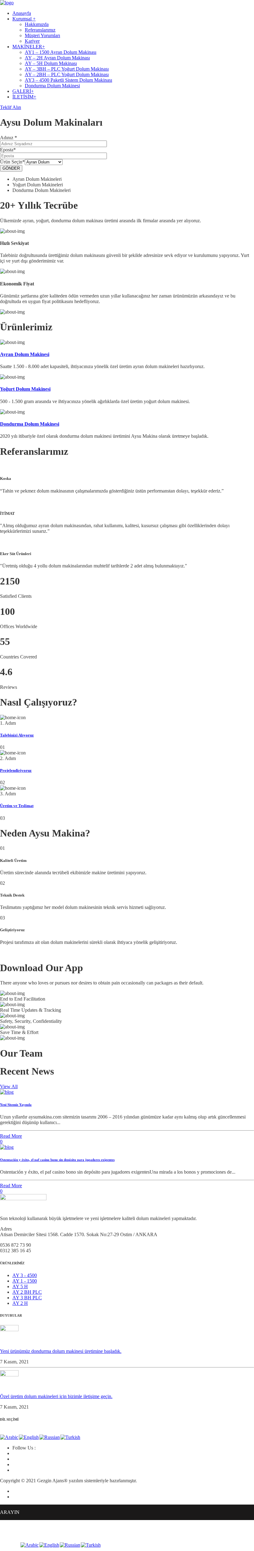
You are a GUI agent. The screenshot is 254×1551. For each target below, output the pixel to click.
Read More (11, 1136)
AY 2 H (20, 1303)
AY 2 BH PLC (27, 1292)
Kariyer (32, 41)
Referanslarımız (40, 30)
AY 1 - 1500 (24, 1281)
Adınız (8, 137)
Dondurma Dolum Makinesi (52, 85)
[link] (9, 1374)
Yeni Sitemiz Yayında (16, 1104)
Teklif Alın (10, 107)
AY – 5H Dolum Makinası (51, 63)
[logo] (7, 2)
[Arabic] (9, 1437)
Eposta (8, 149)
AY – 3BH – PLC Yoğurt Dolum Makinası (67, 69)
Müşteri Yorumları (42, 35)
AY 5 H (20, 1286)
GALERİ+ (23, 91)
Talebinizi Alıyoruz (17, 735)
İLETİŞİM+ (24, 96)
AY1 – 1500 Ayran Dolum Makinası (60, 52)
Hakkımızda (37, 24)
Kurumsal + (24, 18)
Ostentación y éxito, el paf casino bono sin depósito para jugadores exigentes (57, 1160)
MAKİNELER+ (28, 46)
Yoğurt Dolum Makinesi (25, 389)
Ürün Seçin (12, 161)
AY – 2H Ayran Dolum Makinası (57, 57)
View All (9, 1086)
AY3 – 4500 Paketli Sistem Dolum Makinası (68, 80)
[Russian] (49, 1437)
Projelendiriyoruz (16, 770)
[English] (29, 1437)
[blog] (7, 1092)
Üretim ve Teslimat (16, 805)
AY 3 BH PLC (27, 1297)
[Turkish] (70, 1437)
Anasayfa (21, 13)
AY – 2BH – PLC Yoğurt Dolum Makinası (67, 74)
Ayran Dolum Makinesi (24, 354)
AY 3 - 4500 (24, 1275)
